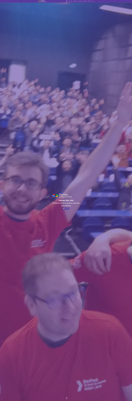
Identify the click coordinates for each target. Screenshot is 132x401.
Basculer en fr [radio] (93, 1)
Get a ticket (66, 208)
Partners (75, 1)
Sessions (80, 1)
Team (89, 1)
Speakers (85, 1)
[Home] (67, 1)
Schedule (70, 1)
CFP (91, 1)
